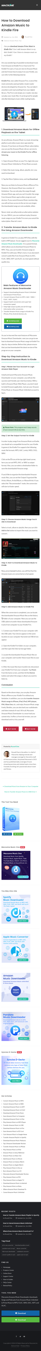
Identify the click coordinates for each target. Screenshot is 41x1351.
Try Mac (19, 834)
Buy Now (12, 729)
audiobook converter (23, 1251)
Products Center (8, 1270)
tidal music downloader (8, 1251)
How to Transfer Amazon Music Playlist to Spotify (21, 1215)
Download (14, 321)
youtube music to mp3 (8, 1248)
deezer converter (21, 1248)
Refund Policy (7, 1285)
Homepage (6, 1267)
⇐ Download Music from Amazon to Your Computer (20, 786)
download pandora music (22, 1245)
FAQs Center (7, 1282)
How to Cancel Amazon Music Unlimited (17, 1223)
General (6, 41)
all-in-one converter (7, 1245)
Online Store (7, 1273)
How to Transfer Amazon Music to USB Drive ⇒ (20, 792)
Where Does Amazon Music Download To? (18, 1231)
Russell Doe (28, 37)
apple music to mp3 (22, 1254)
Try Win (8, 834)
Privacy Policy (25, 1345)
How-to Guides (8, 1279)
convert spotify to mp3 (8, 1254)
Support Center (8, 1276)
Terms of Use (15, 1345)
